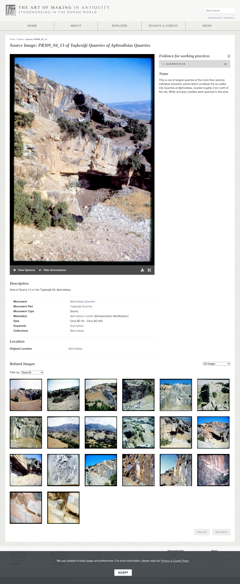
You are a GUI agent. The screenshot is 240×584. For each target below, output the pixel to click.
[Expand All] (229, 56)
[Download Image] (142, 270)
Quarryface (76, 326)
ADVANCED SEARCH (221, 17)
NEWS (207, 25)
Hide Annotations (53, 270)
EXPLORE (119, 25)
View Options (25, 270)
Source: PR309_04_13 (36, 39)
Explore (20, 39)
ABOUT (76, 25)
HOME (32, 25)
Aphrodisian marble (81, 316)
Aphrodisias (77, 330)
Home (12, 39)
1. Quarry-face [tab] (174, 63)
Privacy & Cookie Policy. (175, 560)
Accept (123, 572)
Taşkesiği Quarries (81, 306)
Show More (221, 532)
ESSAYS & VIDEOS (163, 25)
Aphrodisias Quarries (82, 301)
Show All (202, 532)
